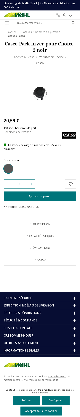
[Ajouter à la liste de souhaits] (70, 184)
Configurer (56, 400)
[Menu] (7, 23)
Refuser (27, 400)
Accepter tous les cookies (41, 411)
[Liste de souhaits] (70, 15)
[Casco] (69, 135)
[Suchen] (73, 23)
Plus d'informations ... (40, 392)
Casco (40, 63)
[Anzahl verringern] (7, 184)
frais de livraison (57, 376)
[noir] (8, 168)
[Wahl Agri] (17, 15)
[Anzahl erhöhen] (31, 184)
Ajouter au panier (40, 196)
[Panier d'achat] (75, 15)
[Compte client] (64, 15)
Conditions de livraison (17, 132)
